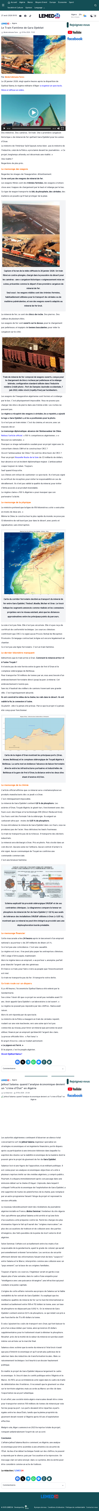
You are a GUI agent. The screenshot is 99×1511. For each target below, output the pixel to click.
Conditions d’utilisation (56, 1507)
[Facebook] (25, 16)
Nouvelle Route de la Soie (27, 458)
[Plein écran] (62, 128)
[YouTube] (20, 16)
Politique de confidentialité (75, 1507)
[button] (33, 113)
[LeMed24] (49, 15)
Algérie (14, 23)
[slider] (31, 128)
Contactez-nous (92, 1507)
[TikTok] (30, 16)
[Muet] (58, 128)
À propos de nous (40, 1507)
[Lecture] (4, 128)
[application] (33, 113)
